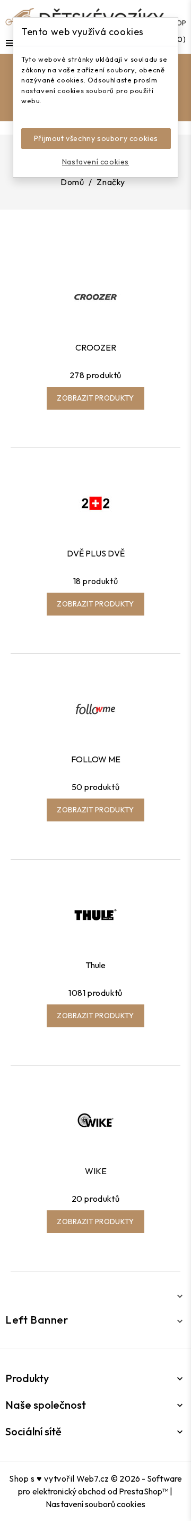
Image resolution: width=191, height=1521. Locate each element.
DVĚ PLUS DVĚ (96, 553)
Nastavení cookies (95, 162)
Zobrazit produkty (95, 398)
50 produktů (96, 787)
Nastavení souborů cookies (95, 1504)
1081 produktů (95, 992)
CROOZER (95, 347)
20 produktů (96, 1198)
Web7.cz (92, 1478)
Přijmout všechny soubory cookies (96, 138)
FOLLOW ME (95, 759)
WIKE (96, 1171)
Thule (95, 965)
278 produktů (95, 375)
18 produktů (95, 581)
